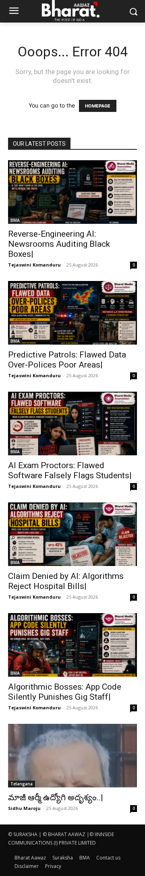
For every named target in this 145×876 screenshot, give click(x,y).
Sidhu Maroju (24, 808)
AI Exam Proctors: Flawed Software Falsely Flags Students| (70, 470)
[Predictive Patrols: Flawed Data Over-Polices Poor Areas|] (72, 313)
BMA (15, 220)
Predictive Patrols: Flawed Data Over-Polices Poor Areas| (67, 360)
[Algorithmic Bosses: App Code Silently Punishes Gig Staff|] (72, 645)
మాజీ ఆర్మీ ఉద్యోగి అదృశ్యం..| (55, 797)
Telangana (21, 784)
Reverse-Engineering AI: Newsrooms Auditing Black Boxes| (59, 244)
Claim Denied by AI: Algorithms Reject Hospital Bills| (66, 581)
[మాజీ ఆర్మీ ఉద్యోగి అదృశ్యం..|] (72, 755)
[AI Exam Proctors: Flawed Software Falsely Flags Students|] (72, 423)
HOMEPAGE (97, 106)
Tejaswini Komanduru (34, 265)
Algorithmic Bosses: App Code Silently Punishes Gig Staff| (64, 692)
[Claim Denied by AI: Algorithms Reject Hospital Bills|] (72, 534)
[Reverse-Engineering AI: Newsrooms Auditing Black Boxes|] (72, 192)
